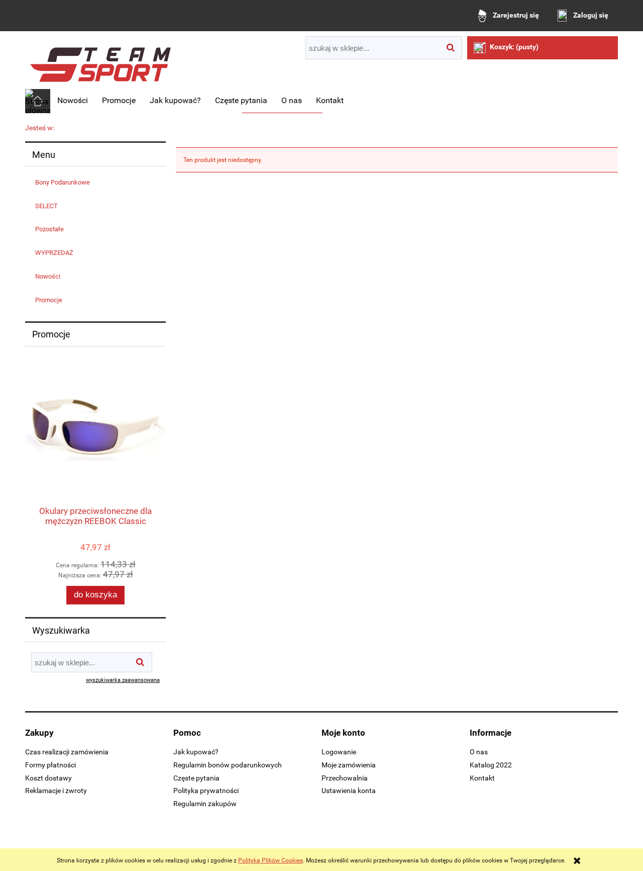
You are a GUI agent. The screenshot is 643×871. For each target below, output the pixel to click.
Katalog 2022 (491, 765)
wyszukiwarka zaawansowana (123, 680)
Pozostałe (49, 229)
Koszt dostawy (48, 778)
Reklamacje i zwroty (56, 791)
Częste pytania (196, 778)
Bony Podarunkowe (62, 182)
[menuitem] (72, 100)
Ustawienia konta (349, 791)
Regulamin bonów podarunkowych (227, 765)
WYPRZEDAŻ (54, 252)
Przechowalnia (345, 778)
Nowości (47, 276)
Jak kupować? (196, 752)
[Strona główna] (100, 61)
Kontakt (482, 778)
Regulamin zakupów (205, 804)
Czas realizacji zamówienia (67, 752)
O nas (479, 752)
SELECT (46, 206)
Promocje (48, 300)
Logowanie (339, 752)
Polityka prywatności (206, 791)
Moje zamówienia (349, 765)
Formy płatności (50, 765)
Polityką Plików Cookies (270, 860)
